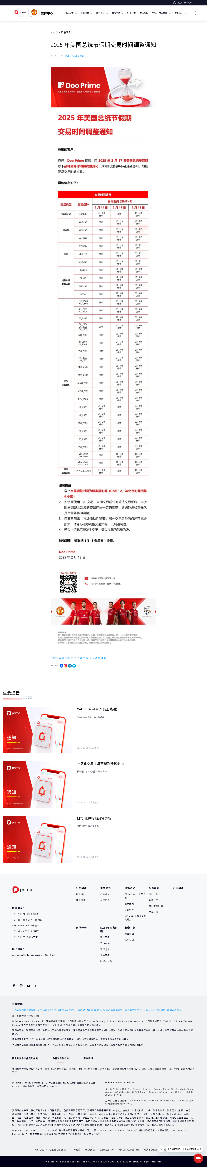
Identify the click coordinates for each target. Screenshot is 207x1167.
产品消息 (66, 32)
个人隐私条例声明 (129, 1149)
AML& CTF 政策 (57, 1149)
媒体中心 (47, 13)
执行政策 (75, 1149)
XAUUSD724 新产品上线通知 (98, 709)
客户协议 (39, 1149)
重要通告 (79, 55)
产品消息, (70, 55)
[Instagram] (65, 666)
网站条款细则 (151, 1149)
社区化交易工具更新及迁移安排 (100, 763)
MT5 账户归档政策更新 (94, 818)
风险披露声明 (107, 1149)
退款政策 (90, 1149)
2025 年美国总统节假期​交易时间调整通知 (79, 658)
